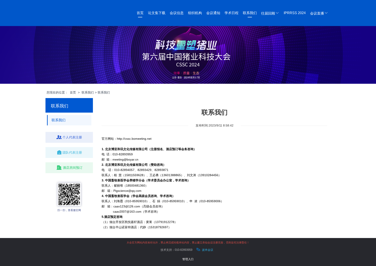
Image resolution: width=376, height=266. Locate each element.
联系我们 (250, 13)
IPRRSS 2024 (295, 13)
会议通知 (213, 13)
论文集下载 (156, 13)
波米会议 (207, 249)
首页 (140, 13)
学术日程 (231, 13)
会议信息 (177, 13)
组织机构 (195, 13)
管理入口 (188, 259)
